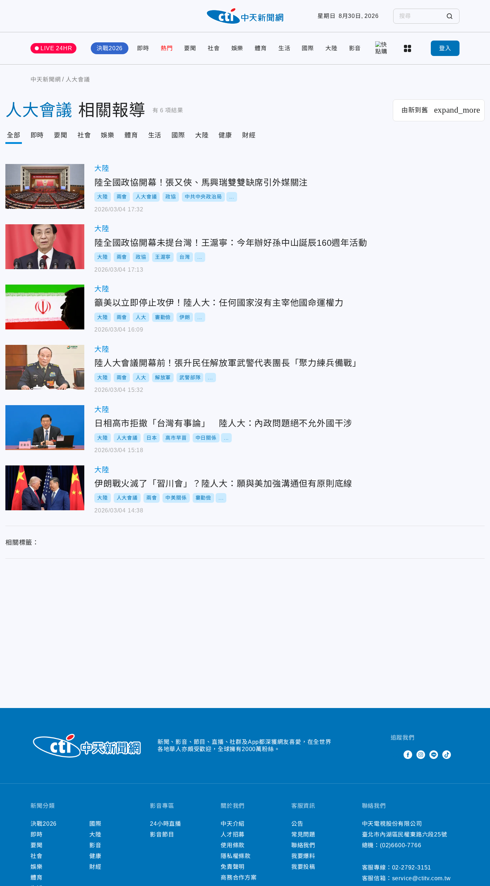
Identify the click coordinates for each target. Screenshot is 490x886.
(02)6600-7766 (400, 845)
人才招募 (233, 834)
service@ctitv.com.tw (421, 878)
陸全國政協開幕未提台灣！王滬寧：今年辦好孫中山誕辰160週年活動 (44, 246)
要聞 (190, 48)
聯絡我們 (303, 845)
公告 (297, 824)
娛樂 (237, 48)
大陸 (331, 48)
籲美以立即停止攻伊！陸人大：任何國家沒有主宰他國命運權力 (44, 307)
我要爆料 (303, 856)
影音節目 (162, 834)
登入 (445, 48)
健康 (225, 135)
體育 (261, 48)
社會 (214, 48)
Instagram (420, 754)
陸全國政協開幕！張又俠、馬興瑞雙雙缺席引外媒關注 (44, 186)
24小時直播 (165, 824)
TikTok (446, 754)
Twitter (395, 754)
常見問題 (303, 834)
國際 (308, 48)
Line (433, 754)
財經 (249, 135)
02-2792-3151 (412, 867)
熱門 (167, 48)
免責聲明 (233, 867)
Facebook (408, 754)
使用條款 (233, 845)
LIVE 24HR (56, 48)
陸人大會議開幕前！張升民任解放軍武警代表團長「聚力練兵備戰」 (44, 367)
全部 (13, 135)
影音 (355, 48)
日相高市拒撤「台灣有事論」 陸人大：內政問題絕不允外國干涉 (44, 427)
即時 (143, 48)
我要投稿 (303, 867)
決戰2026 (109, 48)
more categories (408, 48)
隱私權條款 (236, 856)
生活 (284, 48)
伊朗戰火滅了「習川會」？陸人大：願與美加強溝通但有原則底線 (44, 487)
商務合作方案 (239, 878)
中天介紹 (233, 824)
